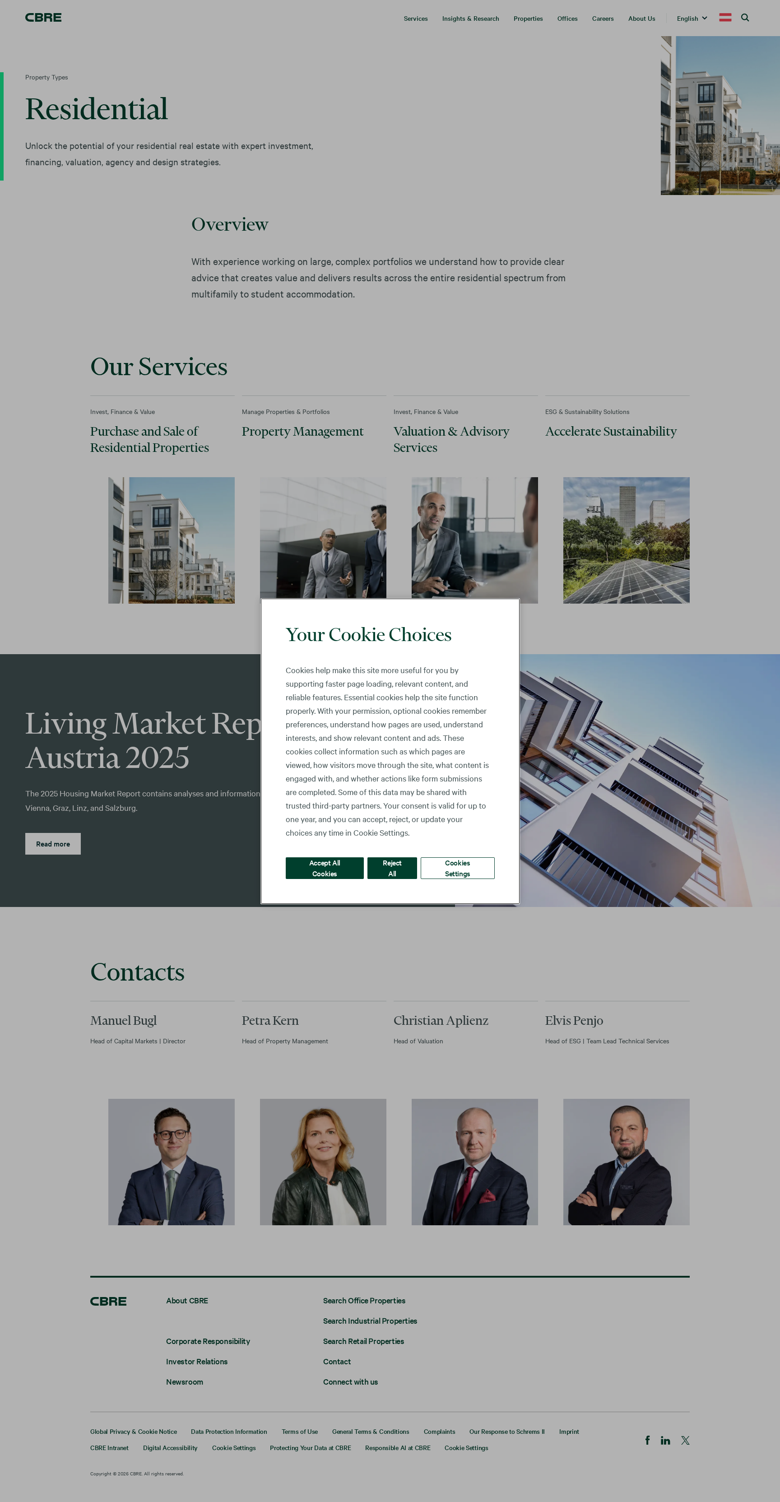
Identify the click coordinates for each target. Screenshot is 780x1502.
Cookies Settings (457, 867)
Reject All (392, 867)
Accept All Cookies (324, 867)
